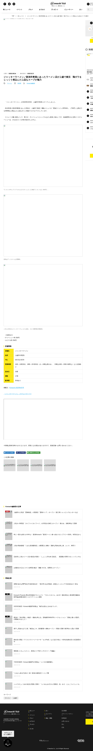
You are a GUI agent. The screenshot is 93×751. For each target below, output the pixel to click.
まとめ (31, 728)
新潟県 (19, 83)
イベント (19, 9)
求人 (63, 724)
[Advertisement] (43, 93)
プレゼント (54, 9)
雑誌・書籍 (49, 718)
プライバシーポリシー (67, 714)
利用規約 (64, 718)
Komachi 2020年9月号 (16, 387)
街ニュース (6, 9)
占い (80, 9)
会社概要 (64, 710)
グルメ (31, 9)
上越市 (15, 698)
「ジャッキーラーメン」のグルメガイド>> (17, 394)
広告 (63, 727)
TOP (13, 16)
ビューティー (68, 9)
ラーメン (9, 83)
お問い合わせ (65, 721)
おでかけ (42, 9)
